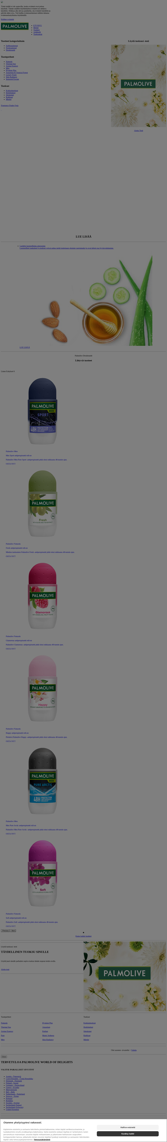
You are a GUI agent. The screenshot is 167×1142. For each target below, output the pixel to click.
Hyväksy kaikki (127, 1134)
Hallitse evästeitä (127, 1127)
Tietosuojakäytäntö (42, 1139)
